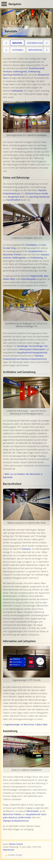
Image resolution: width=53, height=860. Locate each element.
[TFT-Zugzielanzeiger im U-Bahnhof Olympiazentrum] (26, 661)
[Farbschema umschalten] (13, 855)
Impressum (8, 849)
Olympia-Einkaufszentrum (33, 359)
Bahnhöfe (17, 42)
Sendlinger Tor (24, 346)
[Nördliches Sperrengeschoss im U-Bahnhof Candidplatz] (26, 117)
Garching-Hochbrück (13, 74)
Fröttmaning (34, 71)
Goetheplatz (17, 90)
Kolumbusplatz (28, 279)
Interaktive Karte (35, 42)
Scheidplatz (31, 244)
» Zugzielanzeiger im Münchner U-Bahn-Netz (25, 724)
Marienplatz (33, 811)
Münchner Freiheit (12, 254)
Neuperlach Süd (16, 196)
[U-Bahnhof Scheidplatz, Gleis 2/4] (26, 219)
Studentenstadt (36, 68)
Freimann (7, 71)
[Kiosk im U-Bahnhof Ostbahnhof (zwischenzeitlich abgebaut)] (26, 751)
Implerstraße (36, 275)
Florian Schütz (16, 844)
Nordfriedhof (13, 199)
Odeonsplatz (25, 349)
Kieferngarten (20, 71)
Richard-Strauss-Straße (36, 193)
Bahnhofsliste (35, 49)
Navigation (15, 4)
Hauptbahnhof (35, 251)
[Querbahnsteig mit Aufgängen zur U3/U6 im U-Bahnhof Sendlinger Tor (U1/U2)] (26, 305)
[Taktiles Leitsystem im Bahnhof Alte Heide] (26, 504)
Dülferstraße (24, 817)
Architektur (17, 49)
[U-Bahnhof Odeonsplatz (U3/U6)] (26, 392)
